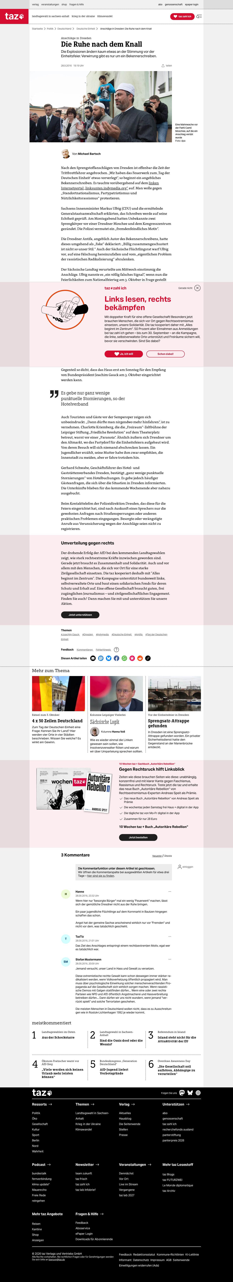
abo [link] (160, 4)
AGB (169, 1260)
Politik (50, 29)
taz (42, 1093)
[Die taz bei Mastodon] (182, 1094)
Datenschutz (141, 1260)
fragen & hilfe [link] (76, 4)
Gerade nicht (185, 288)
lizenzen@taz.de (57, 1259)
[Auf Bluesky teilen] (108, 658)
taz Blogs (168, 1174)
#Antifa (139, 634)
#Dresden (87, 634)
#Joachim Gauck (70, 634)
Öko (34, 1118)
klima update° (40, 1184)
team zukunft (84, 1173)
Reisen (36, 1224)
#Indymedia (102, 634)
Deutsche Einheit (86, 29)
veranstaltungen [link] (50, 4)
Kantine (37, 1229)
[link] (51, 16)
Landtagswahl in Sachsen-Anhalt (92, 1115)
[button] (199, 16)
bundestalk (39, 1173)
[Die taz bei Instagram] (198, 1094)
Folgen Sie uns (169, 1093)
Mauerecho (39, 1190)
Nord (35, 1146)
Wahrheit (37, 1151)
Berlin (35, 1140)
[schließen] (197, 288)
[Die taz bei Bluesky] (190, 1094)
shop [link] (64, 4)
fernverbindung (42, 1179)
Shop (35, 1235)
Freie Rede (39, 1195)
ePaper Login (84, 1234)
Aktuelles (125, 1113)
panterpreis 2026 (173, 1140)
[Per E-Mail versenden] (93, 658)
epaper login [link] (191, 4)
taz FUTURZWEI (172, 1180)
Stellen (123, 1129)
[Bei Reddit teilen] (140, 658)
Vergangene (127, 1190)
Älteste (168, 855)
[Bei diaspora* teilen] (132, 658)
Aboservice (83, 1228)
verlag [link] (35, 4)
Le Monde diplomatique (178, 1185)
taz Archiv (169, 1191)
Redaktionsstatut (144, 1254)
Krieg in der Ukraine (88, 1124)
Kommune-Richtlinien (171, 1254)
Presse (123, 1135)
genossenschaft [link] (174, 4)
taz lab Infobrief (86, 1190)
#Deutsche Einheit (122, 634)
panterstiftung (172, 1135)
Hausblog (125, 1118)
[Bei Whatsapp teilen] (124, 658)
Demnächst (126, 1173)
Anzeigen (38, 1240)
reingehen (38, 1201)
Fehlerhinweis (103, 649)
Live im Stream (128, 1184)
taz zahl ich (170, 1124)
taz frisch (81, 1179)
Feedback (82, 1223)
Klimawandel (84, 1129)
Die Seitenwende (129, 1124)
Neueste (157, 855)
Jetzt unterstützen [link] (80, 614)
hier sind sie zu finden (100, 876)
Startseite (37, 29)
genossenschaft (173, 1118)
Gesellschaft (40, 1124)
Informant (125, 1260)
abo (165, 1113)
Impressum (157, 1260)
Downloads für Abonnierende (94, 1239)
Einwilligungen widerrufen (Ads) (139, 1265)
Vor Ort (123, 1179)
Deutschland (64, 29)
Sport (35, 1135)
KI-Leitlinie (192, 1254)
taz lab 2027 (126, 1195)
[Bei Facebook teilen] (116, 658)
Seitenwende (181, 1260)
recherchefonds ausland (178, 1129)
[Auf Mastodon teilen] (101, 658)
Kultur (36, 1129)
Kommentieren (85, 649)
